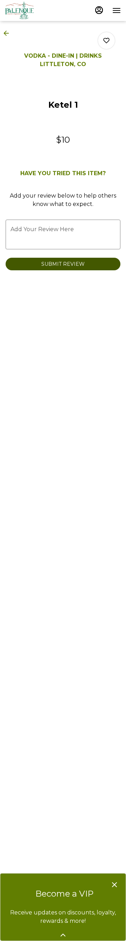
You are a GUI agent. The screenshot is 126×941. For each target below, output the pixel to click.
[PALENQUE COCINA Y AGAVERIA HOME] (36, 10)
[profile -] (99, 10)
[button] (8, 33)
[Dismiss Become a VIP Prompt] (114, 884)
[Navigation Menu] (116, 10)
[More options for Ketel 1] (106, 40)
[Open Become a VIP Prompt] (63, 935)
